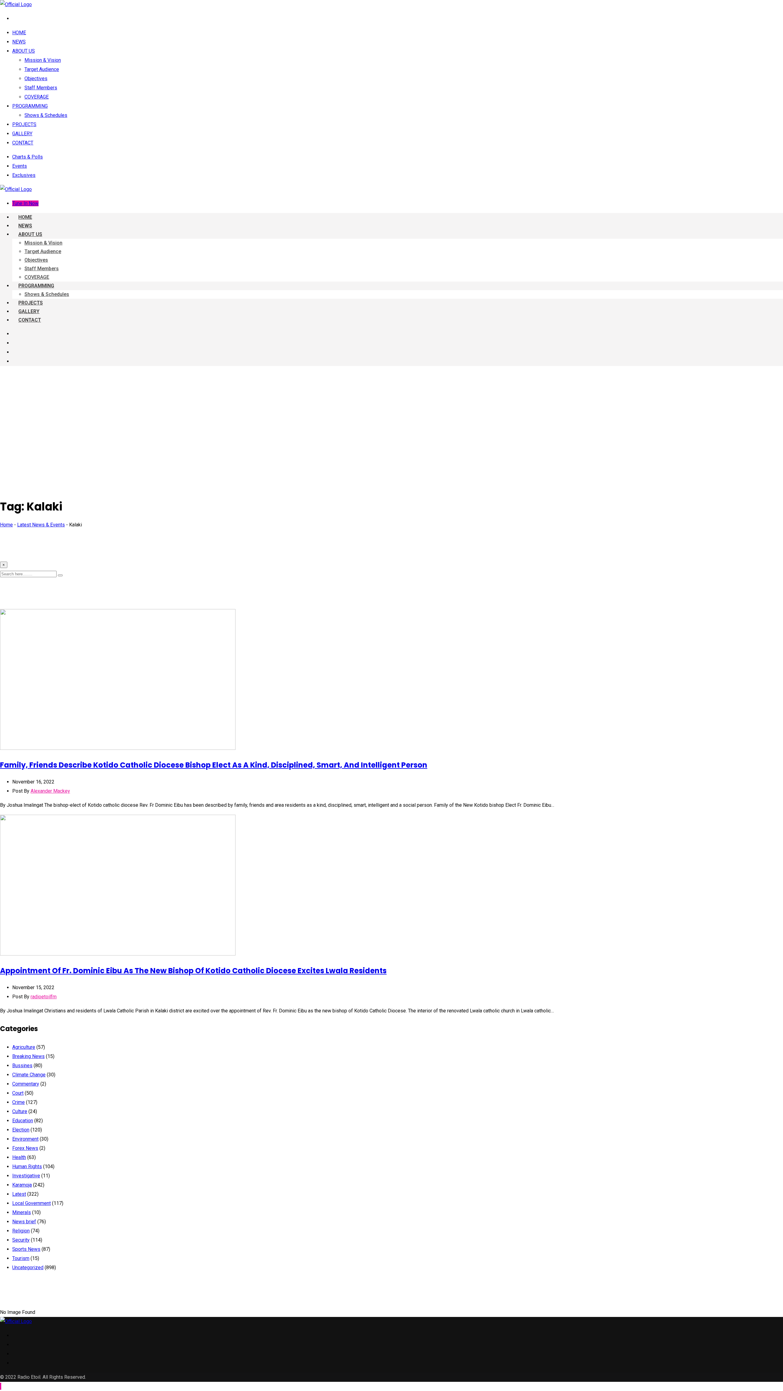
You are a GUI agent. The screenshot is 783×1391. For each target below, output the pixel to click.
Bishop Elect (213, 765)
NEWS (19, 42)
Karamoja (22, 1185)
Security (21, 1240)
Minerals (21, 1212)
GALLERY (22, 133)
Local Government (31, 1203)
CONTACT (22, 143)
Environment (25, 1139)
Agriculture (23, 1047)
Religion (21, 1231)
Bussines (22, 1065)
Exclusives (23, 175)
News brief (24, 1222)
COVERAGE (36, 97)
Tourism (20, 1258)
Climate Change (29, 1075)
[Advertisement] (391, 414)
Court (18, 1093)
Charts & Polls (27, 157)
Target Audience (41, 69)
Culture (19, 1111)
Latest (19, 1194)
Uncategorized (27, 1267)
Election (20, 1130)
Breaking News (28, 1056)
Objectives (35, 78)
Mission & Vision (42, 60)
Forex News (25, 1148)
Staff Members (40, 88)
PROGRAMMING (30, 106)
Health (19, 1157)
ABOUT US (23, 51)
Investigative (26, 1176)
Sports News (26, 1249)
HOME (19, 33)
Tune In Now (25, 203)
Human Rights (27, 1166)
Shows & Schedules (45, 115)
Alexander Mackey (50, 791)
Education (22, 1121)
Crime (18, 1102)
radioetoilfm (44, 997)
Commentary (25, 1084)
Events (19, 166)
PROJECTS (24, 124)
